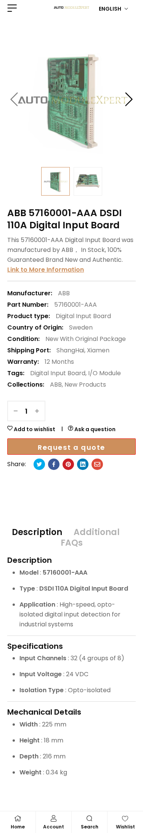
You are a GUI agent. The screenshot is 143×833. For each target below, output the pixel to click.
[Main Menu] (11, 8)
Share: (16, 464)
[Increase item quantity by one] (37, 410)
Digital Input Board (83, 316)
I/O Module (104, 373)
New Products (85, 384)
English (110, 8)
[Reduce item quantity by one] (15, 410)
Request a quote (71, 447)
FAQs (72, 543)
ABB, (56, 384)
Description (37, 532)
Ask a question (94, 429)
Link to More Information (45, 269)
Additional (97, 532)
